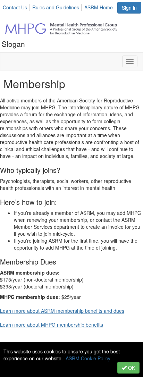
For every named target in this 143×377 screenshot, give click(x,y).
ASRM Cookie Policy (88, 358)
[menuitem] (17, 6)
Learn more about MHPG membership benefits (51, 324)
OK (131, 367)
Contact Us (15, 7)
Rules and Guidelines (55, 7)
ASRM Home (98, 7)
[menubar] (59, 6)
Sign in (129, 7)
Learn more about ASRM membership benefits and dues (62, 310)
